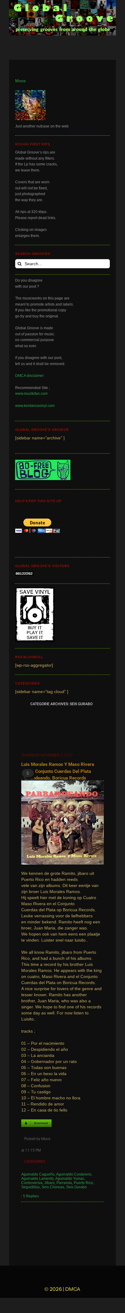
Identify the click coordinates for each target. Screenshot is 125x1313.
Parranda (64, 1183)
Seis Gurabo (76, 1187)
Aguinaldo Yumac (69, 1178)
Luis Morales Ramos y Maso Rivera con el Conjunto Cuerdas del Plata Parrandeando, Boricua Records (57, 771)
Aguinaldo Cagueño (38, 1174)
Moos (20, 81)
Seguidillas (30, 1187)
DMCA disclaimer (29, 376)
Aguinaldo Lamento (37, 1178)
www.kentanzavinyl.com (35, 406)
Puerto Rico (83, 1183)
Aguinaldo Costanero (73, 1174)
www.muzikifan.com (31, 393)
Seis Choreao (53, 1187)
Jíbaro (49, 1183)
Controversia (31, 1183)
